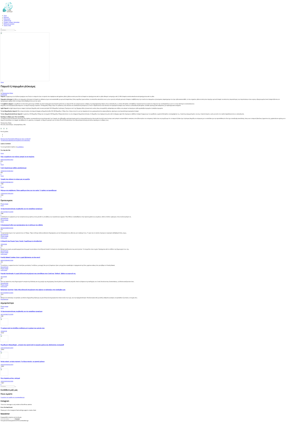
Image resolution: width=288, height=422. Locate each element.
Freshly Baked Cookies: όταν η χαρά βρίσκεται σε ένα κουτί (20, 257)
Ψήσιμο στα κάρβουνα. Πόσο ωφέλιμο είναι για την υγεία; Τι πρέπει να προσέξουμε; (29, 190)
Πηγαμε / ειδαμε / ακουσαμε (11, 22)
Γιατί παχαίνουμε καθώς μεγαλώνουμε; (14, 168)
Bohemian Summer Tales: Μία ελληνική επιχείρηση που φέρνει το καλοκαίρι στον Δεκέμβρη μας (33, 290)
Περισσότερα (4, 218)
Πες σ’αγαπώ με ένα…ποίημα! (10, 378)
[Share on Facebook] (2, 129)
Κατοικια (6, 17)
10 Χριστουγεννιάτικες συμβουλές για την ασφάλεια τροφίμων (21, 209)
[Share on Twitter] (4, 129)
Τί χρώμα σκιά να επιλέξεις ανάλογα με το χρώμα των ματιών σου (23, 328)
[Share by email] (7, 129)
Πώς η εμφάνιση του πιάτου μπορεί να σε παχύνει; (17, 157)
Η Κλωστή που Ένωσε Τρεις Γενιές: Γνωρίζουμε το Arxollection (21, 241)
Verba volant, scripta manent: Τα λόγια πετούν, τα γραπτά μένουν (23, 361)
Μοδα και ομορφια (9, 24)
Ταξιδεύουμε (7, 20)
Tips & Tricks (7, 25)
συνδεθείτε (20, 147)
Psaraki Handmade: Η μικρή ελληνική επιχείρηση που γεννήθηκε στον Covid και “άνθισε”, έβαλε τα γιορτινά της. (38, 273)
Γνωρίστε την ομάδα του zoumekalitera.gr (13, 397)
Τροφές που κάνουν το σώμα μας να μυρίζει (15, 179)
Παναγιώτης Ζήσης (7, 93)
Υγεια (5, 15)
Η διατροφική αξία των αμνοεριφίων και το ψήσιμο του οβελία (22, 225)
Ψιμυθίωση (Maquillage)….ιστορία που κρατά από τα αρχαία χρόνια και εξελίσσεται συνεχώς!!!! (32, 345)
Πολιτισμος (7, 19)
